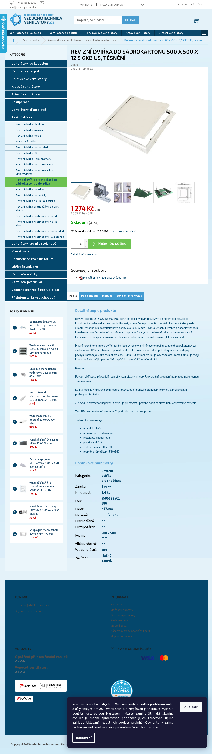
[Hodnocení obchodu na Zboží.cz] (24, 699)
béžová (107, 509)
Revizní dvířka (22, 117)
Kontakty (86, 5)
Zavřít (92, 266)
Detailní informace (82, 254)
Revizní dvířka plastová (30, 124)
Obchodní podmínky (123, 615)
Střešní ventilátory (26, 94)
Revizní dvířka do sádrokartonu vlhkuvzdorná (35, 172)
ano (104, 549)
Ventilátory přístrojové (29, 109)
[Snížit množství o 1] (86, 246)
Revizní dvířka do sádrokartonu (35, 165)
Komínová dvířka (26, 141)
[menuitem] (25, 33)
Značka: (82, 69)
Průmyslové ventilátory (29, 79)
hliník (105, 515)
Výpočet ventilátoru (31, 667)
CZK (181, 4)
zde (155, 727)
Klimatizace (20, 251)
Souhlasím (191, 707)
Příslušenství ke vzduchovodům (35, 297)
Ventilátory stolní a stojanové (34, 243)
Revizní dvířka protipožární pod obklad (40, 231)
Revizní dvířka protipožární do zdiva (38, 216)
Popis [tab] (73, 296)
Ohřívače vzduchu (25, 266)
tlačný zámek (106, 558)
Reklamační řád (120, 620)
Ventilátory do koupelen (30, 63)
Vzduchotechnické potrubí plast (35, 290)
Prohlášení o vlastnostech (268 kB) (104, 278)
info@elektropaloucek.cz (37, 605)
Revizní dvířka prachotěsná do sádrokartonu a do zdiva (37, 182)
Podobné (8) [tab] (89, 296)
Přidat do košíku (112, 244)
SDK (115, 515)
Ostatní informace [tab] (129, 296)
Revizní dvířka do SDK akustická (35, 201)
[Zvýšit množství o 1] (86, 241)
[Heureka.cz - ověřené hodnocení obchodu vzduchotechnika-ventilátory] (122, 691)
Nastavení (83, 737)
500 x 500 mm (108, 536)
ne (103, 527)
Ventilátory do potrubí (28, 71)
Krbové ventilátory (26, 86)
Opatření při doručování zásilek (41, 656)
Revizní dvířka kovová (29, 130)
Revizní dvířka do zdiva (30, 190)
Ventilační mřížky (24, 274)
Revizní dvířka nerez (28, 136)
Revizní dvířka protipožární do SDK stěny (37, 208)
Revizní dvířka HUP (27, 153)
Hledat (130, 20)
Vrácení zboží (119, 626)
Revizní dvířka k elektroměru (33, 159)
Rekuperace (20, 102)
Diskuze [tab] (107, 296)
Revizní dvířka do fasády (31, 195)
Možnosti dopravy (112, 5)
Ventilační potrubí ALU (28, 282)
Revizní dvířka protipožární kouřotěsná (40, 237)
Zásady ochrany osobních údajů (130, 631)
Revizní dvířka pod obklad (32, 147)
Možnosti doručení (124, 231)
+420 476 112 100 (31, 612)
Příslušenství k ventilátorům (32, 259)
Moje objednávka (121, 636)
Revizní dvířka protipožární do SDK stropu (37, 224)
